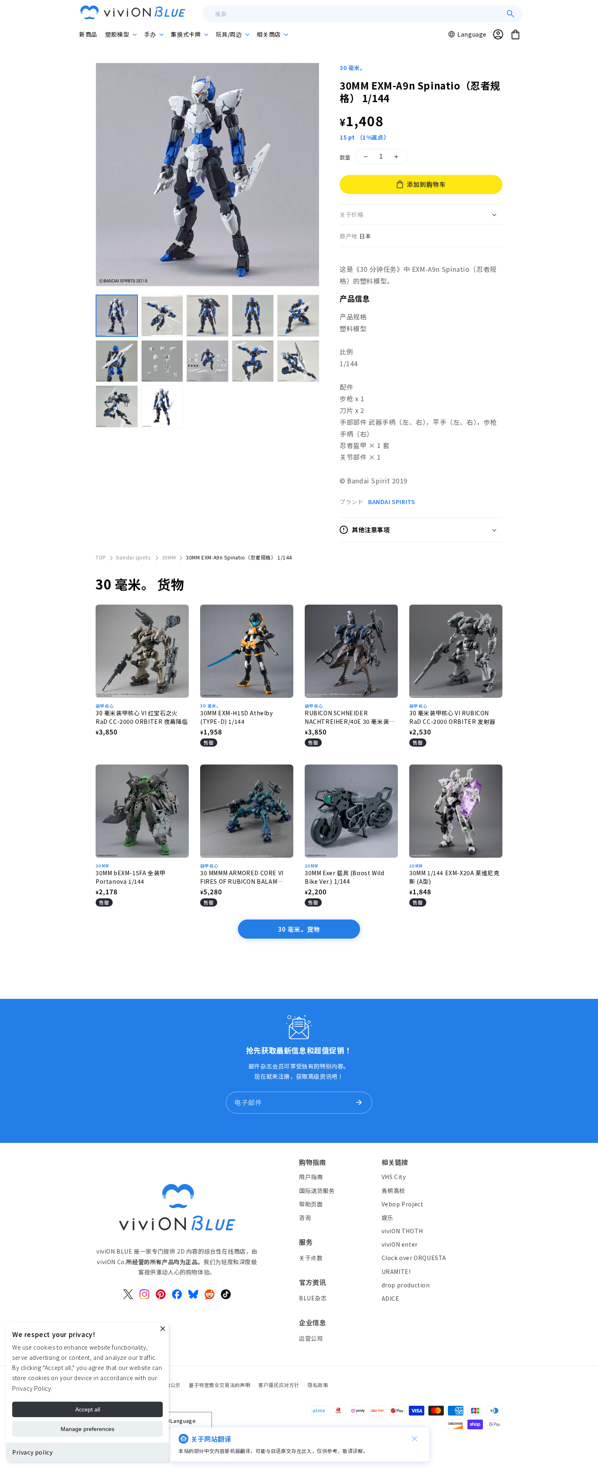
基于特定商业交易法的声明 (219, 1384)
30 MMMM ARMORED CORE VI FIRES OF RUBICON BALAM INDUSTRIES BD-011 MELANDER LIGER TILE (242, 877)
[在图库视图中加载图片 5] (298, 316)
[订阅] (359, 1103)
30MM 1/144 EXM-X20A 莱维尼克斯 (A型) (454, 877)
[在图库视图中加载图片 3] (207, 316)
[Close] (163, 1328)
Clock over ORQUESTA (414, 1258)
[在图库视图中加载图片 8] (207, 361)
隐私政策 (318, 1384)
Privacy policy (32, 1452)
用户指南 (311, 1177)
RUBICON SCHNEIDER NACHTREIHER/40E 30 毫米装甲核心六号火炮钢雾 (350, 717)
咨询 (305, 1217)
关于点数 (311, 1258)
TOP (101, 557)
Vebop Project (402, 1204)
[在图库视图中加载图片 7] (162, 361)
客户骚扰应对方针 (278, 1384)
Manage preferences (87, 1429)
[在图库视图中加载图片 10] (298, 361)
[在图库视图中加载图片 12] (162, 406)
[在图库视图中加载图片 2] (162, 316)
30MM (169, 557)
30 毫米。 (353, 67)
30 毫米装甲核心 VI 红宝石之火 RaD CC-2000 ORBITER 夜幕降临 (142, 717)
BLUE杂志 (313, 1298)
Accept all (87, 1409)
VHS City (394, 1177)
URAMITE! (396, 1271)
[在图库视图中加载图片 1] (117, 316)
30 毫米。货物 (299, 929)
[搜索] (510, 14)
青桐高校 (393, 1190)
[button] (120, 34)
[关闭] (414, 1439)
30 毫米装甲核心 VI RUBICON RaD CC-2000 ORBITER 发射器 (452, 717)
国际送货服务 (317, 1190)
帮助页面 (311, 1204)
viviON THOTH (402, 1231)
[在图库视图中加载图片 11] (117, 406)
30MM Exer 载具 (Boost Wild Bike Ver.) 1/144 (344, 877)
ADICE (390, 1298)
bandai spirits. (134, 557)
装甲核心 (105, 706)
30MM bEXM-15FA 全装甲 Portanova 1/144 (131, 877)
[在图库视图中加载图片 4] (253, 316)
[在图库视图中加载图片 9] (253, 361)
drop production (406, 1285)
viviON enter (400, 1245)
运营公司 (311, 1338)
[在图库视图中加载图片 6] (117, 361)
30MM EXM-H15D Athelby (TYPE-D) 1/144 (236, 717)
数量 (345, 157)
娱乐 (387, 1217)
